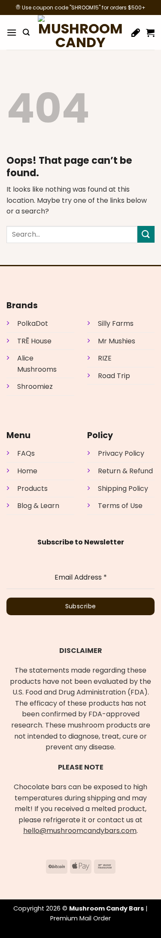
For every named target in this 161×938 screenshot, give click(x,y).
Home (27, 471)
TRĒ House (34, 341)
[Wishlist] (135, 32)
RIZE (105, 358)
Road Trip (114, 376)
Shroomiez (35, 386)
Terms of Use (120, 506)
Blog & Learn (38, 506)
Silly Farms (116, 323)
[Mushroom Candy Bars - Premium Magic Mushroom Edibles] (81, 32)
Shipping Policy (123, 488)
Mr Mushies (116, 341)
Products (32, 488)
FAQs (26, 453)
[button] (11, 32)
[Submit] (146, 234)
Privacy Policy (121, 453)
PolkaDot (32, 323)
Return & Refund (125, 471)
